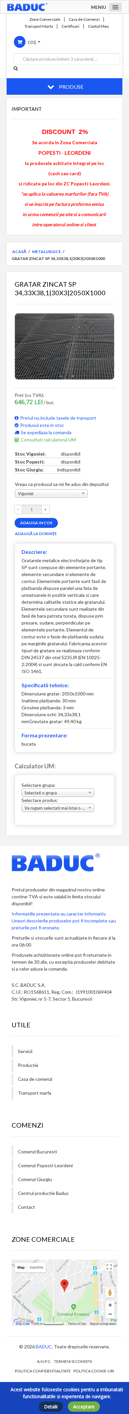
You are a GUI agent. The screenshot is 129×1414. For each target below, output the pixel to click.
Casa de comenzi (35, 1079)
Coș (32, 42)
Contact (26, 1207)
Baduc (44, 1346)
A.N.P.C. (44, 1361)
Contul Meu (98, 26)
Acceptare (84, 1406)
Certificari (70, 26)
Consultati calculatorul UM (48, 439)
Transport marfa (34, 1093)
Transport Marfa (38, 26)
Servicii (25, 1051)
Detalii (51, 1406)
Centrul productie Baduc (43, 1193)
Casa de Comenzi (84, 19)
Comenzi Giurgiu (35, 1179)
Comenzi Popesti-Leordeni (45, 1165)
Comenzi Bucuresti (37, 1151)
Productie (28, 1065)
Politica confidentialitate (43, 1370)
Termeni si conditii (73, 1361)
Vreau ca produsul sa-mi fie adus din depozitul (61, 484)
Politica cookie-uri (93, 1370)
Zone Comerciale (44, 19)
